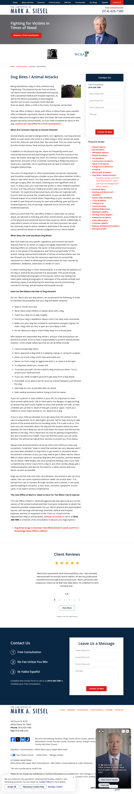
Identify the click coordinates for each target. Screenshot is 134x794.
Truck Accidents (99, 200)
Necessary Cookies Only (33, 787)
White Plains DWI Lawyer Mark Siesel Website (30, 763)
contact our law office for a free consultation (38, 123)
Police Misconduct (100, 220)
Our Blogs (93, 2)
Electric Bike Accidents (102, 198)
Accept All (11, 787)
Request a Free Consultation (26, 35)
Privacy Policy (83, 710)
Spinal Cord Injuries (100, 164)
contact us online (53, 516)
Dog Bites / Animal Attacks (104, 175)
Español (105, 2)
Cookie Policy (41, 755)
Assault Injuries (99, 147)
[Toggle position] (123, 731)
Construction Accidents (102, 161)
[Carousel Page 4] (69, 599)
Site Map (109, 710)
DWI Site (67, 2)
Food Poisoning (99, 206)
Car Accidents (98, 158)
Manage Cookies (56, 755)
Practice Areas (54, 2)
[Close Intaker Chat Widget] (127, 731)
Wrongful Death (99, 229)
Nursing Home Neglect (102, 215)
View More (67, 608)
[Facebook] (13, 739)
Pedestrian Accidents (101, 217)
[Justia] (27, 739)
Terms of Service (96, 710)
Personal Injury (98, 189)
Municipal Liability (100, 212)
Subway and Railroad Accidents (105, 226)
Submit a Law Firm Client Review (67, 616)
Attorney (41, 2)
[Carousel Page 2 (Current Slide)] (59, 599)
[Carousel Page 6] (79, 599)
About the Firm (27, 2)
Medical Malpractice (101, 209)
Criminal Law (98, 203)
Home (15, 2)
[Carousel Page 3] (64, 599)
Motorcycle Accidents (101, 172)
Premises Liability (100, 223)
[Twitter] (17, 739)
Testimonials (80, 2)
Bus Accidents (98, 149)
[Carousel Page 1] (54, 599)
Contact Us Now (104, 132)
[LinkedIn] (22, 739)
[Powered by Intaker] (117, 789)
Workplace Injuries (100, 152)
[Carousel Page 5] (74, 599)
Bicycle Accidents (99, 155)
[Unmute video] (99, 731)
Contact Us (117, 2)
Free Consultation (114, 7)
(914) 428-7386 (112, 11)
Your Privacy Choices (25, 755)
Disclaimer (71, 710)
